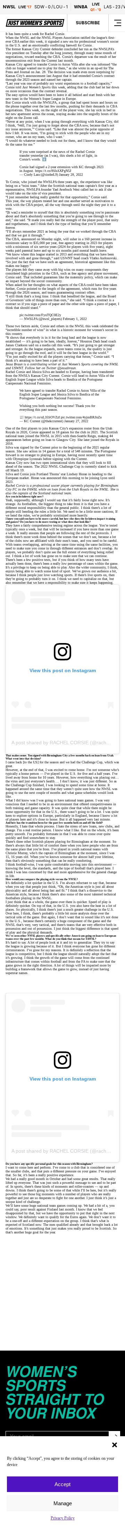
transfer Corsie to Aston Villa (57, 64)
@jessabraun (66, 368)
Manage (62, 1503)
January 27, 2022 (76, 421)
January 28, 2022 (71, 174)
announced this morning (63, 478)
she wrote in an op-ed (87, 68)
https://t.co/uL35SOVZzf (42, 417)
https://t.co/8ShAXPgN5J (53, 171)
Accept (62, 1484)
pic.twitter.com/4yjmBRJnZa (81, 417)
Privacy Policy (63, 1518)
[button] (114, 1444)
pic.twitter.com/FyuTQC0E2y (40, 315)
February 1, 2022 (75, 319)
